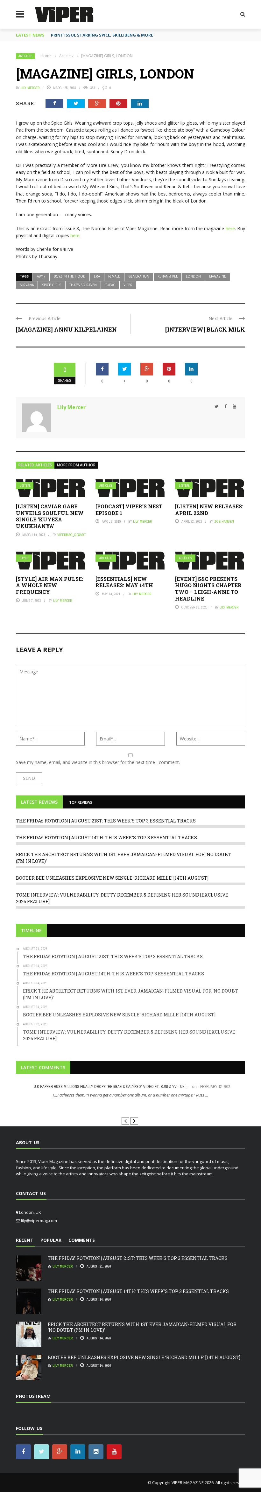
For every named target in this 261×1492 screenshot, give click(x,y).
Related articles (35, 465)
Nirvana (27, 285)
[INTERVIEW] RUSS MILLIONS (130, 1107)
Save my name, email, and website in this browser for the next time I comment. (98, 762)
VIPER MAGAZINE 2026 (193, 1482)
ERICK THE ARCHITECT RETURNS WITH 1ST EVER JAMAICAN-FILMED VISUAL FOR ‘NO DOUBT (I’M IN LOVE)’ (142, 1327)
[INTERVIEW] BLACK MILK (205, 329)
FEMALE (114, 276)
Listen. (25, 486)
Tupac (110, 285)
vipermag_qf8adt (71, 535)
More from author (76, 465)
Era (97, 276)
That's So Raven (83, 285)
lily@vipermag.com (39, 1220)
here (230, 228)
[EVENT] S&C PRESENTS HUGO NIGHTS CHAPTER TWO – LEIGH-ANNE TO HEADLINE (208, 588)
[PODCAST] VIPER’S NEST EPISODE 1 (128, 509)
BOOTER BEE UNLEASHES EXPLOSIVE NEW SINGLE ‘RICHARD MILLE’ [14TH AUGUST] (112, 878)
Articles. (25, 56)
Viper (127, 285)
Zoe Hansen (224, 521)
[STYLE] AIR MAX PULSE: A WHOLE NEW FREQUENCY (49, 585)
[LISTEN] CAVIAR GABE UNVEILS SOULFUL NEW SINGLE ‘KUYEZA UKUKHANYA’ (50, 516)
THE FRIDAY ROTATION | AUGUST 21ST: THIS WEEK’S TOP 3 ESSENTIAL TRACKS (106, 821)
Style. (24, 558)
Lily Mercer (30, 88)
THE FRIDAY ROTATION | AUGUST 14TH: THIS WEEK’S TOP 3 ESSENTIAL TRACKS (106, 838)
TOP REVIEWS (80, 802)
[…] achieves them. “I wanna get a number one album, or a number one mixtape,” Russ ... (130, 1095)
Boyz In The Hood (70, 276)
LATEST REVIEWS (39, 802)
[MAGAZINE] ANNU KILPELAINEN (66, 329)
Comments (81, 1240)
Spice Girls (51, 285)
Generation (138, 276)
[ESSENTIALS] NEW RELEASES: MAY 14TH (124, 582)
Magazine (217, 276)
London (193, 276)
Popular (50, 1240)
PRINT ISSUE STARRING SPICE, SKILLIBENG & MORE (102, 35)
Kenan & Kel (168, 276)
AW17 (41, 276)
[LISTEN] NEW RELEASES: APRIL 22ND (209, 509)
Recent (24, 1240)
